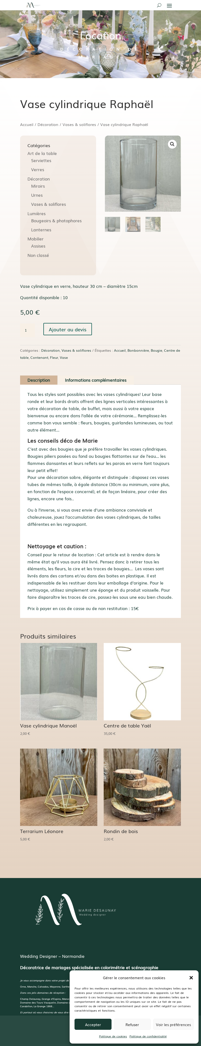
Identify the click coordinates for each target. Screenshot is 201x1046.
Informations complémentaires (95, 380)
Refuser (132, 1024)
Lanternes (41, 229)
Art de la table (42, 153)
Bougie (156, 350)
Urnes (37, 195)
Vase (64, 357)
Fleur (54, 357)
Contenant (39, 357)
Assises (38, 246)
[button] (191, 977)
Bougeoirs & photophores (56, 220)
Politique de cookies (113, 1036)
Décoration (48, 124)
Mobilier (35, 239)
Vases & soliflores (79, 124)
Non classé (38, 255)
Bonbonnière (138, 350)
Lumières (36, 213)
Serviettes (41, 160)
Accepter (93, 1024)
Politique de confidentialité (148, 1036)
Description (38, 380)
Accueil (26, 124)
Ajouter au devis (68, 329)
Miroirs (38, 186)
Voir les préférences (173, 1024)
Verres (37, 169)
